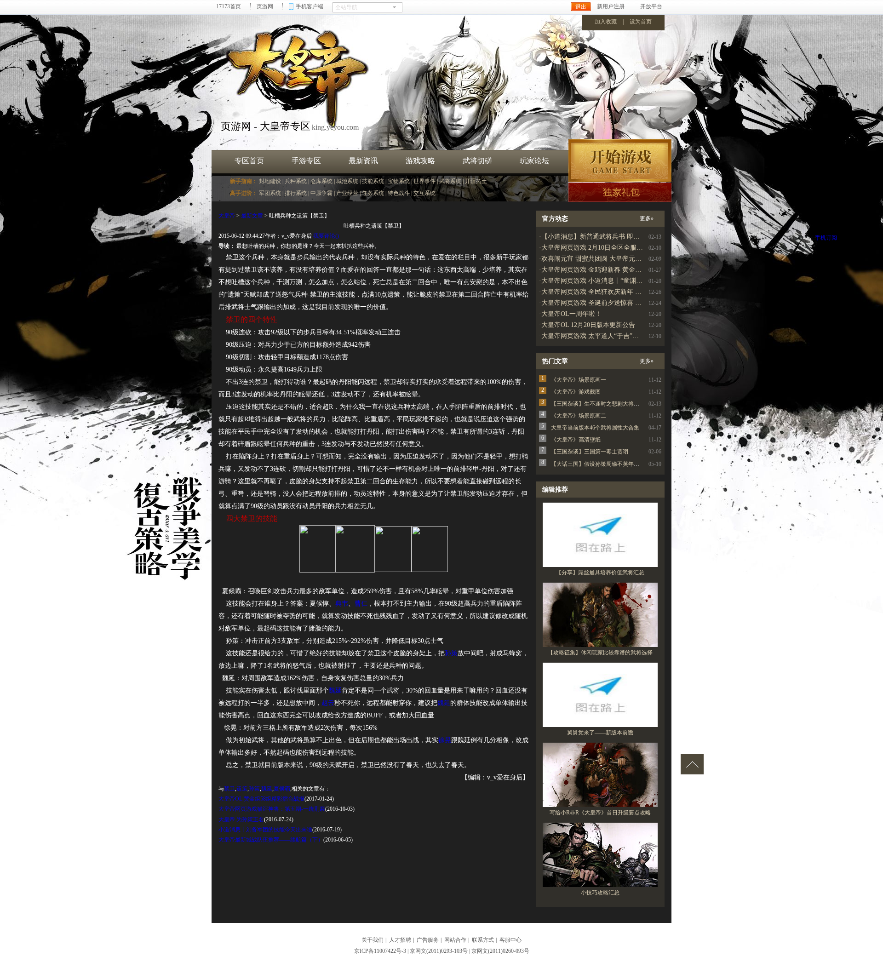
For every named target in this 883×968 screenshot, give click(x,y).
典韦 (341, 603)
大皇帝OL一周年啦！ (571, 313)
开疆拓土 (476, 181)
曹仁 (361, 603)
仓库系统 (321, 181)
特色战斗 (399, 193)
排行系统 (296, 193)
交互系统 (424, 193)
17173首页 (228, 6)
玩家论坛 (534, 161)
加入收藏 (606, 21)
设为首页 (641, 21)
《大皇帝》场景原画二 (578, 415)
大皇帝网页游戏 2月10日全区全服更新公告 (601, 247)
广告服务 (428, 940)
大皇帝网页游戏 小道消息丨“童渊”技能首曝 (603, 280)
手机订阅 (826, 238)
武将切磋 (477, 161)
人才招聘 (400, 940)
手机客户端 (309, 6)
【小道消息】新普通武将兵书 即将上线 (597, 236)
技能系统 (373, 181)
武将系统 (450, 181)
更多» (647, 218)
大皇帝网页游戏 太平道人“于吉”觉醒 (593, 335)
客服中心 (510, 940)
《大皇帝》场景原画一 (578, 380)
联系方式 (483, 940)
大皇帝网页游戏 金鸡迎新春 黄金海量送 (597, 269)
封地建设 (270, 181)
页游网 (265, 6)
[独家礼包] (619, 192)
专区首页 (249, 161)
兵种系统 (296, 181)
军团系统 (270, 193)
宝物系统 (399, 181)
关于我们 (372, 940)
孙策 (451, 653)
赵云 (327, 702)
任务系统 (373, 193)
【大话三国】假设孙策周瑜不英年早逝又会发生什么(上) (619, 464)
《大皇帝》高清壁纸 (576, 439)
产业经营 (347, 193)
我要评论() (326, 236)
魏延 (335, 690)
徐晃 (444, 740)
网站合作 (455, 940)
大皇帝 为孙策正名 (241, 819)
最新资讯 (363, 161)
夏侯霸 (282, 788)
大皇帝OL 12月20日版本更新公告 (588, 324)
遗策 (241, 788)
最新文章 (252, 215)
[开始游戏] (619, 160)
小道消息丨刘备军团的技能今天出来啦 (265, 829)
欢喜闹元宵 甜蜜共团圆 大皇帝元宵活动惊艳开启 (610, 258)
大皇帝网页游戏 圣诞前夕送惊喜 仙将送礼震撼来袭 (614, 302)
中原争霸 (321, 193)
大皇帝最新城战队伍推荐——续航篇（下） (270, 839)
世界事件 (424, 181)
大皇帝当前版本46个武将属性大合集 (595, 427)
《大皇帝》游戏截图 (576, 392)
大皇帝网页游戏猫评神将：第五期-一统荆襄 (271, 809)
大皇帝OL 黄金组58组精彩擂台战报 (261, 799)
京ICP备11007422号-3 (380, 951)
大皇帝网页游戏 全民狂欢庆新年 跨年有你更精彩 (610, 291)
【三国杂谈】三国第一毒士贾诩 (589, 451)
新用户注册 (611, 6)
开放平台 (651, 6)
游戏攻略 (420, 161)
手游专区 (306, 161)
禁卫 (229, 788)
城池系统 (347, 181)
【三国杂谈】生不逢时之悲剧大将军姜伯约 (603, 404)
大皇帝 (226, 215)
